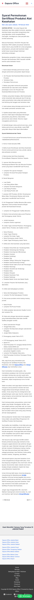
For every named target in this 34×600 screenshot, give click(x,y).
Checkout (17, 584)
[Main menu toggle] (26, 3)
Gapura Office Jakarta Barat (10, 540)
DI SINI (24, 475)
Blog (17, 578)
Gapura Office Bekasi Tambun (11, 556)
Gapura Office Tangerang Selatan (12, 549)
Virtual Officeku (24, 494)
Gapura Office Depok (8, 558)
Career (17, 580)
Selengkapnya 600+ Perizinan (17, 571)
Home (17, 567)
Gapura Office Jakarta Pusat (10, 547)
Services (17, 569)
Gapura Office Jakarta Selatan (11, 544)
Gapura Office (12, 3)
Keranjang (17, 582)
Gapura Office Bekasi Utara (10, 554)
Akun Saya (17, 586)
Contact (17, 573)
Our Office (17, 576)
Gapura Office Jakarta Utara (10, 542)
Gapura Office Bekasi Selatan (10, 551)
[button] (31, 3)
